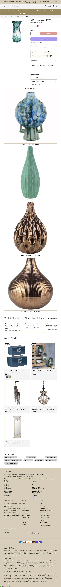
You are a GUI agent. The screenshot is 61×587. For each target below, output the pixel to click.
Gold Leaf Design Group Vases (13, 460)
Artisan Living (7, 492)
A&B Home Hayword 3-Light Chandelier (15, 409)
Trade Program (8, 491)
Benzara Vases (31, 457)
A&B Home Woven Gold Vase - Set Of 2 (30, 311)
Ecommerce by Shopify (36, 544)
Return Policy (35, 490)
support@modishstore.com (45, 479)
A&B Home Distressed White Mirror (14, 442)
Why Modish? (7, 485)
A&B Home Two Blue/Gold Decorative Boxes (16, 372)
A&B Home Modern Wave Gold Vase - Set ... (30, 255)
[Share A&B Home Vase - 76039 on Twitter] (35, 84)
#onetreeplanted (41, 474)
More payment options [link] (36, 42)
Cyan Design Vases (51, 457)
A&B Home (33, 22)
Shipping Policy (36, 487)
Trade (49, 5)
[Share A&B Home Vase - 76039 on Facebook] (32, 84)
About (5, 484)
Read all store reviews (51, 318)
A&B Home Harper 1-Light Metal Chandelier (43, 409)
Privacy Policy (7, 495)
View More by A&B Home (10, 451)
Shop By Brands (36, 492)
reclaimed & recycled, (9, 553)
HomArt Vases (28, 460)
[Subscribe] (28, 532)
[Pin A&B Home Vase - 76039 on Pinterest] (38, 84)
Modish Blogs (35, 495)
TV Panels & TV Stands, (40, 553)
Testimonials (7, 488)
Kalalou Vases (39, 460)
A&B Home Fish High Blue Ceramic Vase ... (30, 144)
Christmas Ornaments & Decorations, (24, 553)
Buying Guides (36, 494)
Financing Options (37, 491)
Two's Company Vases (11, 463)
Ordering (34, 485)
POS (29, 544)
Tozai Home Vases (51, 460)
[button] (4, 6)
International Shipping (38, 488)
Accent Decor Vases (10, 457)
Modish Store (25, 544)
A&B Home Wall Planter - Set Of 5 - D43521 (43, 372)
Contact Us (50, 7)
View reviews (49, 48)
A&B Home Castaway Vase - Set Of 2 (30, 200)
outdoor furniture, (41, 552)
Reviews (6, 496)
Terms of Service (8, 494)
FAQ (33, 484)
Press (5, 487)
